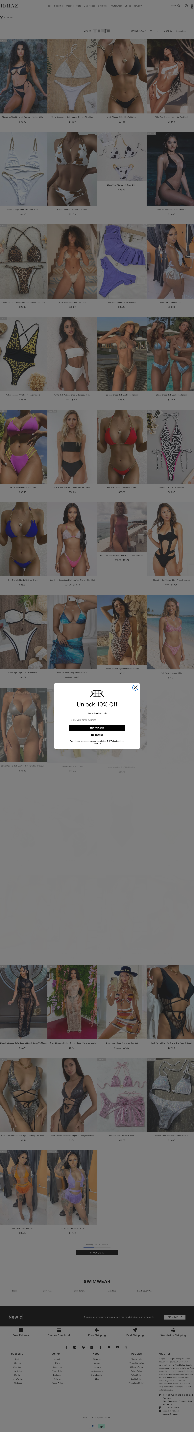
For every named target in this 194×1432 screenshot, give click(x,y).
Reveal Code (97, 728)
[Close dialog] (135, 687)
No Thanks (97, 735)
